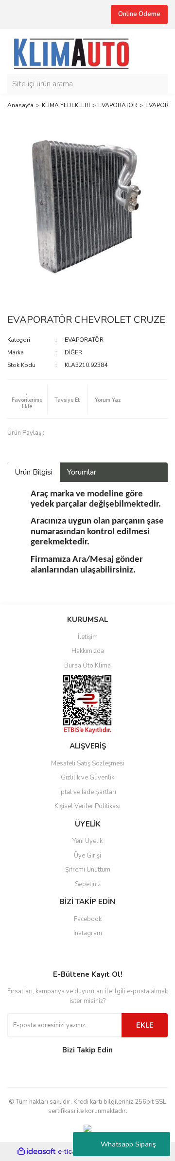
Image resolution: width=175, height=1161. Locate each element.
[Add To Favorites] (27, 399)
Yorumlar (81, 472)
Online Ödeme (139, 14)
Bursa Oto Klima (87, 665)
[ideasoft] (36, 1151)
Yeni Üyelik (87, 841)
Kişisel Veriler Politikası (87, 806)
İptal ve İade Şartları (87, 792)
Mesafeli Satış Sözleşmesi (87, 763)
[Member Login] (158, 51)
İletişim (88, 637)
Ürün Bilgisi (33, 472)
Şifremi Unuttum (87, 869)
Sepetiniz (88, 884)
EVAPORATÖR (84, 340)
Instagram (87, 933)
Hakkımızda (87, 651)
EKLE (145, 1025)
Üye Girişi (87, 855)
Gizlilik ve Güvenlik (87, 777)
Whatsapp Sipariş (128, 1144)
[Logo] (75, 51)
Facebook (88, 919)
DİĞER (73, 352)
